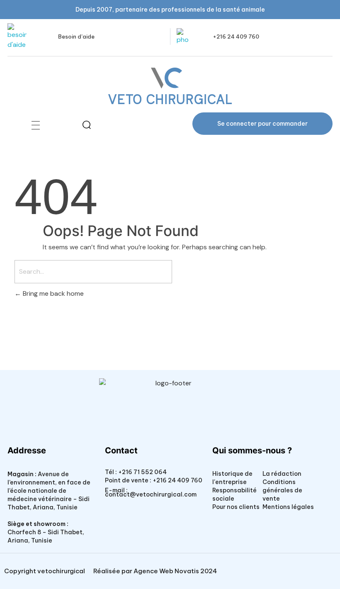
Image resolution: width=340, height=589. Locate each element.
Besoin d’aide (76, 36)
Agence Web (153, 571)
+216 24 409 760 (236, 36)
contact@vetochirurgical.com (151, 494)
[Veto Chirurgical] (170, 86)
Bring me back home (52, 293)
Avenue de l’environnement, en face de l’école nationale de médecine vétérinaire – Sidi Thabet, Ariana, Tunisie (48, 490)
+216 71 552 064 (142, 472)
